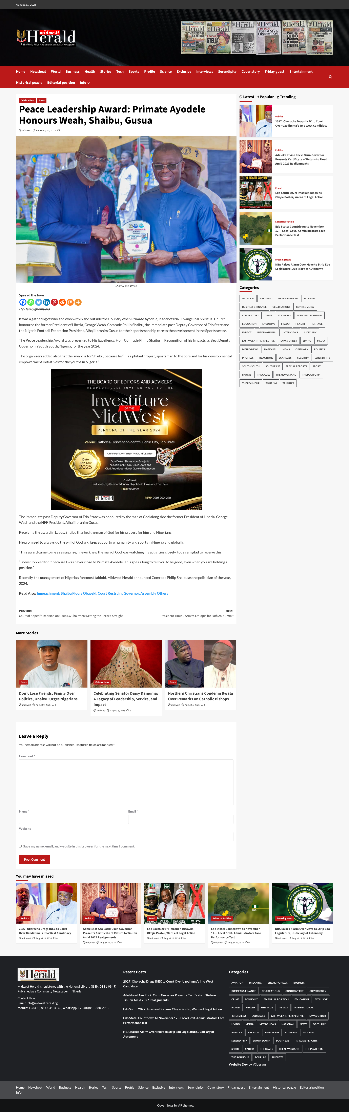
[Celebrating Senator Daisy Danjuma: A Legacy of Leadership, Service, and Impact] (126, 664)
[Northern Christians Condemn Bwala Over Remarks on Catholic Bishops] (201, 664)
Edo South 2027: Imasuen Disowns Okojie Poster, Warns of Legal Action (299, 195)
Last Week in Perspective (258, 340)
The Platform (311, 374)
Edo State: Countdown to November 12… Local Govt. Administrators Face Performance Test (300, 231)
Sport (317, 366)
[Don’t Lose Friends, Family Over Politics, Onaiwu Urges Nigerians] (51, 664)
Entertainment (301, 71)
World (56, 71)
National (270, 349)
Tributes (288, 383)
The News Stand (286, 374)
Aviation (248, 298)
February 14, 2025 (46, 130)
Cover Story (250, 315)
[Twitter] (38, 302)
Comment (27, 756)
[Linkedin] (46, 302)
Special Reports (296, 366)
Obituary (301, 349)
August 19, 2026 (300, 938)
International (267, 332)
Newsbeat (38, 71)
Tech (120, 71)
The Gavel (263, 374)
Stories (105, 71)
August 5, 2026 (192, 705)
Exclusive (184, 71)
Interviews (204, 71)
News (42, 100)
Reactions (266, 357)
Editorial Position (284, 222)
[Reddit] (62, 302)
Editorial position (61, 82)
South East (272, 366)
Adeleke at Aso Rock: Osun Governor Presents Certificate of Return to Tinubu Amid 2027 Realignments (302, 159)
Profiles (247, 357)
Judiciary (310, 332)
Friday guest (274, 71)
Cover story (251, 71)
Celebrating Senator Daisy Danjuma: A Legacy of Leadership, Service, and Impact (126, 699)
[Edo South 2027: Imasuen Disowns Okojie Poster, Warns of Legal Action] (256, 192)
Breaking (266, 298)
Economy (284, 315)
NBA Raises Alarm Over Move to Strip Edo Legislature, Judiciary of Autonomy (302, 267)
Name (24, 811)
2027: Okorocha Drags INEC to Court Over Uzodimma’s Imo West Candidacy (301, 123)
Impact (246, 332)
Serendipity (227, 71)
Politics (279, 116)
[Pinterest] (54, 302)
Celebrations (27, 100)
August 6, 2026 (117, 710)
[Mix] (70, 302)
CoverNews (165, 1105)
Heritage (317, 323)
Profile (149, 71)
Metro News (250, 349)
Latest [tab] (248, 97)
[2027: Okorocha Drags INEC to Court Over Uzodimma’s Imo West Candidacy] (256, 120)
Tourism (271, 383)
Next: (197, 613)
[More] (78, 302)
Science (166, 71)
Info (83, 82)
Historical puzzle (29, 82)
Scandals (285, 357)
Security (303, 357)
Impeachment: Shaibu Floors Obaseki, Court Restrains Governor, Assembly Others (102, 593)
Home (20, 71)
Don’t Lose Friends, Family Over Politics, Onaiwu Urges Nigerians (48, 696)
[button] (330, 77)
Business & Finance (254, 306)
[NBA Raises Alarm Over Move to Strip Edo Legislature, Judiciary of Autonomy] (256, 264)
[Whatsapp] (30, 302)
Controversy (305, 306)
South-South (251, 366)
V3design (259, 1064)
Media (321, 340)
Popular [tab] (266, 97)
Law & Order (289, 340)
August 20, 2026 (44, 938)
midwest (26, 130)
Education (249, 323)
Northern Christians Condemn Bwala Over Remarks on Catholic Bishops (200, 696)
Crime (268, 315)
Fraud (278, 188)
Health (90, 71)
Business (73, 71)
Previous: (71, 613)
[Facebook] (22, 302)
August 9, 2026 (43, 705)
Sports (134, 71)
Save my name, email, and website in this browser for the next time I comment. (79, 846)
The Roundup (251, 383)
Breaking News (283, 259)
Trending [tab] (287, 97)
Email (133, 811)
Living (307, 340)
